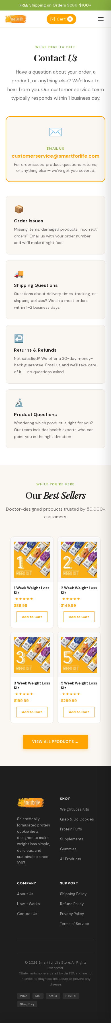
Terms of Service (74, 923)
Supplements (71, 839)
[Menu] (100, 19)
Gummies (68, 849)
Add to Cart (32, 617)
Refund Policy (72, 903)
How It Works (28, 903)
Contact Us (27, 913)
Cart (64, 19)
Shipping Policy (73, 894)
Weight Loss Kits (74, 809)
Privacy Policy (72, 913)
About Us (25, 894)
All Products (70, 859)
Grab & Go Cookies (77, 819)
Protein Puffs (71, 829)
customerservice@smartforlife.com (55, 156)
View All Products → (55, 741)
